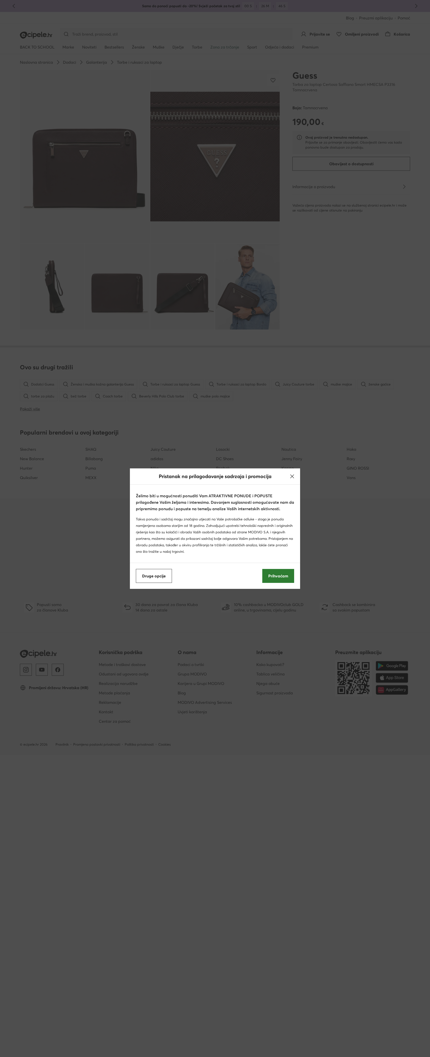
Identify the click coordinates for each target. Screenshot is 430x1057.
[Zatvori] (292, 476)
